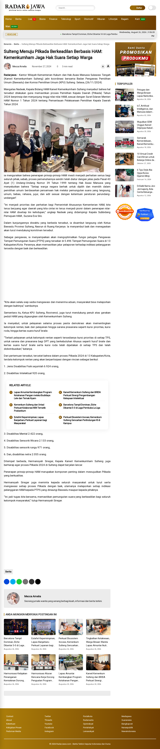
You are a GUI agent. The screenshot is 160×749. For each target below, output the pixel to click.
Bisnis (43, 19)
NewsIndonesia (129, 731)
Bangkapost (127, 724)
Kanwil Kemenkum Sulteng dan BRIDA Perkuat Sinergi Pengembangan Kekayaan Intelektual (82, 395)
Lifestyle (113, 19)
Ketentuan (10, 724)
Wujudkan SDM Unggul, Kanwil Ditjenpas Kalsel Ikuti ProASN (144, 125)
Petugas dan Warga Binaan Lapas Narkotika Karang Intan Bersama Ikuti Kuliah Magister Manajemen (145, 93)
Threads (48, 720)
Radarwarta (88, 720)
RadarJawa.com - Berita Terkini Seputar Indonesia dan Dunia (83, 744)
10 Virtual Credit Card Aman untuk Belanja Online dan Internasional (146, 157)
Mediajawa (126, 716)
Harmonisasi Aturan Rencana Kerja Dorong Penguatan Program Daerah (42, 677)
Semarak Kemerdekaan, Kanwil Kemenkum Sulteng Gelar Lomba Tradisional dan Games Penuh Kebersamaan (146, 141)
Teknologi (66, 19)
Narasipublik (127, 727)
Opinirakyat (88, 724)
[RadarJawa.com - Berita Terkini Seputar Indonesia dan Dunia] (25, 11)
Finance (53, 19)
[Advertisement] (57, 275)
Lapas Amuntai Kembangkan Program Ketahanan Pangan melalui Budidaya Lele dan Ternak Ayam (33, 395)
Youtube (48, 724)
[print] (25, 581)
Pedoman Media (13, 731)
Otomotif (88, 19)
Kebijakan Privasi (13, 727)
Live (31, 19)
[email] (31, 581)
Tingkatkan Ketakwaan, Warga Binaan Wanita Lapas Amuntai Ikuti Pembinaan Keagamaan (98, 642)
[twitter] (13, 581)
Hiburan (101, 19)
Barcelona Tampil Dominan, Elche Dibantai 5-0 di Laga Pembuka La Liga (81, 34)
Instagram (49, 731)
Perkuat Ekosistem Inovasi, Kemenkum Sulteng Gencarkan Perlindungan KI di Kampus (82, 420)
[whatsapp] (19, 581)
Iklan (11, 26)
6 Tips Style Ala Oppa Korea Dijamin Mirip (144, 173)
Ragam (124, 19)
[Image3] (135, 75)
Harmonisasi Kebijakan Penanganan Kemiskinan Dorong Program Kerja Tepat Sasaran (15, 677)
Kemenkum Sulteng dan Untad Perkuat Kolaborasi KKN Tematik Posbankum (30, 407)
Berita (18, 19)
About (9, 720)
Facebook (49, 727)
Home (8, 19)
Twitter (48, 716)
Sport (77, 19)
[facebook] (6, 581)
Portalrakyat (88, 727)
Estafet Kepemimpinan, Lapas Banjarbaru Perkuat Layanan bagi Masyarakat (30, 420)
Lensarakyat (88, 731)
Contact (9, 716)
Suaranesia (127, 720)
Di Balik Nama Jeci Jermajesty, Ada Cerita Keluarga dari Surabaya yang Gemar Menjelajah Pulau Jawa (146, 189)
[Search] (92, 8)
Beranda (7, 44)
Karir (140, 19)
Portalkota (87, 716)
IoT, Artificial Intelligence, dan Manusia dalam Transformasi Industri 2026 (145, 109)
